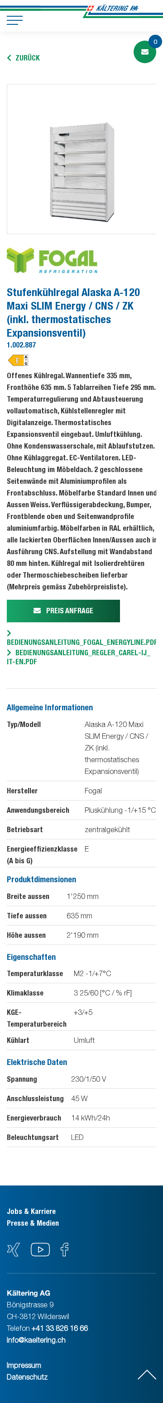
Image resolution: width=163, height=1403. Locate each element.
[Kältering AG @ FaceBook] (64, 1254)
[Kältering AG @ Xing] (13, 1254)
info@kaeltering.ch (36, 1340)
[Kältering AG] (112, 11)
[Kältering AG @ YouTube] (41, 1254)
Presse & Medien (33, 1223)
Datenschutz (27, 1377)
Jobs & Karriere (31, 1211)
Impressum (24, 1365)
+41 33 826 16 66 (60, 1328)
